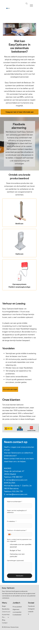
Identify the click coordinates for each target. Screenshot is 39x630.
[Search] (26, 3)
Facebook (31, 606)
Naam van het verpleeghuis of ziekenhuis (16, 511)
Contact (4, 623)
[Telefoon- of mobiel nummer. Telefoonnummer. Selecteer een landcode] (10, 534)
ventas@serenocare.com (16, 480)
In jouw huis (6, 614)
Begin (4, 606)
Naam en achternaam (14, 501)
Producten (4, 617)
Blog (3, 620)
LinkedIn (30, 611)
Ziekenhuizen (6, 612)
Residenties (6, 609)
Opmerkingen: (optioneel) (15, 560)
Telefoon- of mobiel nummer (16, 530)
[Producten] (8, 617)
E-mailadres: (11, 521)
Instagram (31, 609)
